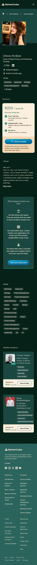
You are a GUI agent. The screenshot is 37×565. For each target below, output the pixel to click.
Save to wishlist (20, 142)
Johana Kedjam (28, 14)
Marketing (7, 82)
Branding (25, 86)
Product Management (11, 86)
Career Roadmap (10, 527)
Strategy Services (26, 496)
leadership (17, 82)
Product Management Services (24, 502)
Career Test (8, 523)
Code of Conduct (9, 560)
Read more (7, 186)
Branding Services (26, 509)
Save (7, 65)
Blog (21, 549)
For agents (25, 560)
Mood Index (24, 533)
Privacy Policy (20, 557)
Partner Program (25, 512)
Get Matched (9, 479)
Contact (7, 463)
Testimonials (9, 504)
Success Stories (25, 479)
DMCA (18, 560)
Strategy (27, 82)
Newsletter (23, 523)
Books (22, 537)
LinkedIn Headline (10, 543)
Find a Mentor (13, 14)
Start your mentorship (18, 263)
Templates (23, 545)
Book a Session (10, 489)
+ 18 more (7, 89)
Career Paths (24, 541)
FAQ (6, 557)
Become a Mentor (10, 493)
